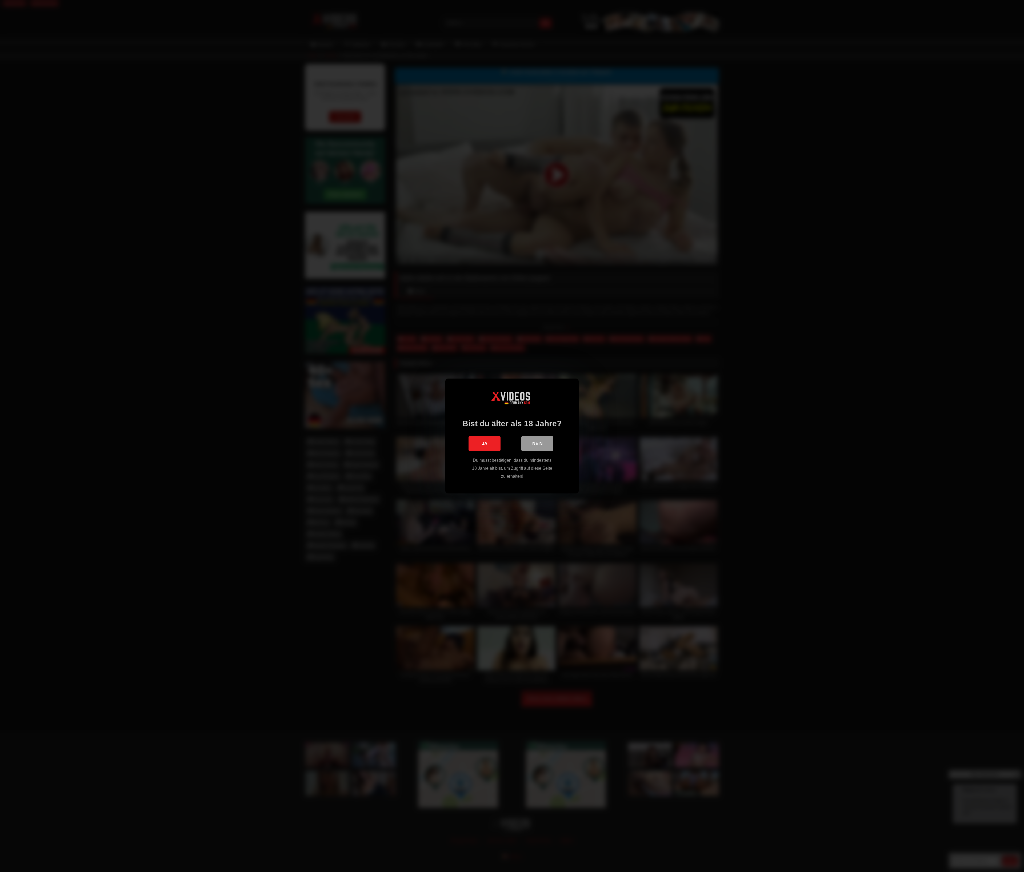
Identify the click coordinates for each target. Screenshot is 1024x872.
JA (484, 443)
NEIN (537, 443)
